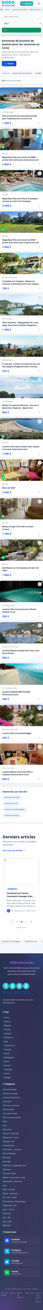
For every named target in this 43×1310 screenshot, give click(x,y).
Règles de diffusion (20, 1295)
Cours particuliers (10, 1113)
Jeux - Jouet (7, 1221)
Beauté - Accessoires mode (14, 1177)
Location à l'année (10, 1093)
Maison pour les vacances (22, 73)
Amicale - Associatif (11, 1133)
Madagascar (9, 1057)
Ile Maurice (8, 1037)
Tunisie (7, 1073)
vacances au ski (11, 803)
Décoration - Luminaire (12, 1149)
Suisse (6, 1053)
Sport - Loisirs (8, 1209)
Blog (32, 1293)
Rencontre (7, 1129)
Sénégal (7, 1077)
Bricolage (6, 1157)
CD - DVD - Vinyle (10, 1197)
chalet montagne (12, 815)
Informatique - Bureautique (14, 1201)
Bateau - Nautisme (10, 1193)
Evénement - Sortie (10, 1137)
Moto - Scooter (9, 1189)
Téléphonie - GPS (10, 1205)
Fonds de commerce (11, 1105)
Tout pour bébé (9, 1173)
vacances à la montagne (15, 809)
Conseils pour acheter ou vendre (39, 1297)
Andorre (7, 1021)
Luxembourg (9, 1045)
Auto (5, 1185)
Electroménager (9, 1153)
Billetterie (7, 1225)
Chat (5, 1125)
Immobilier (12, 889)
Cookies (12, 1293)
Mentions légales (4, 1294)
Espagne (7, 1033)
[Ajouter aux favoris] (40, 91)
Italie (6, 1041)
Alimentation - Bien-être (12, 1181)
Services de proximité (12, 1117)
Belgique (7, 1025)
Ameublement (8, 1145)
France (7, 1017)
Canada (7, 1029)
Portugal (7, 1049)
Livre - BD (6, 1217)
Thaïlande (8, 1069)
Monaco (7, 1065)
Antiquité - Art (8, 1141)
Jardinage (7, 1161)
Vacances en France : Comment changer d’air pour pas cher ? (20, 896)
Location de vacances (11, 1097)
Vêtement (7, 1169)
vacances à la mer (12, 797)
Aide (27, 1293)
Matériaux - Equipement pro (14, 1165)
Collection (7, 1213)
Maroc (6, 1061)
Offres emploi (8, 1109)
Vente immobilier (10, 1089)
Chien (5, 1121)
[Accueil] (1, 9)
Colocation (7, 1101)
